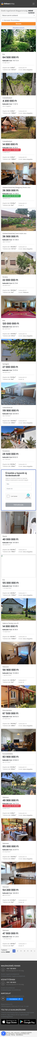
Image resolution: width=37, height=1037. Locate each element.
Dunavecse (6, 451)
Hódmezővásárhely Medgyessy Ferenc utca (16, 187)
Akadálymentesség (5, 1035)
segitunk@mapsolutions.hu (15, 996)
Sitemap (13, 1035)
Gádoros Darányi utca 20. (10, 623)
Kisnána (5, 277)
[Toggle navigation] (33, 4)
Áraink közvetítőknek (8, 988)
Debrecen (5, 667)
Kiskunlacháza (7, 710)
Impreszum (17, 1032)
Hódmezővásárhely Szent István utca (14, 233)
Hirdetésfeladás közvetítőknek (11, 990)
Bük (3, 320)
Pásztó (4, 536)
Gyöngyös (5, 364)
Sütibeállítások (19, 1035)
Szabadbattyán (7, 98)
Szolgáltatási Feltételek (26, 1032)
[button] (3, 1033)
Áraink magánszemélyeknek (10, 974)
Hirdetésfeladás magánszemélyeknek (13, 976)
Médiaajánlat (11, 1033)
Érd (3, 54)
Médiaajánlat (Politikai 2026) (22, 1033)
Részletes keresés (18, 28)
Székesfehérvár (7, 407)
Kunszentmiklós (7, 754)
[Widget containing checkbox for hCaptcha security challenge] (18, 496)
